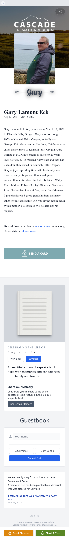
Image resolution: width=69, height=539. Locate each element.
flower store (29, 231)
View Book (15, 358)
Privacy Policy (25, 525)
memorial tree (42, 226)
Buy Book (33, 358)
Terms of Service (43, 525)
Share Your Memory (21, 403)
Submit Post (34, 458)
